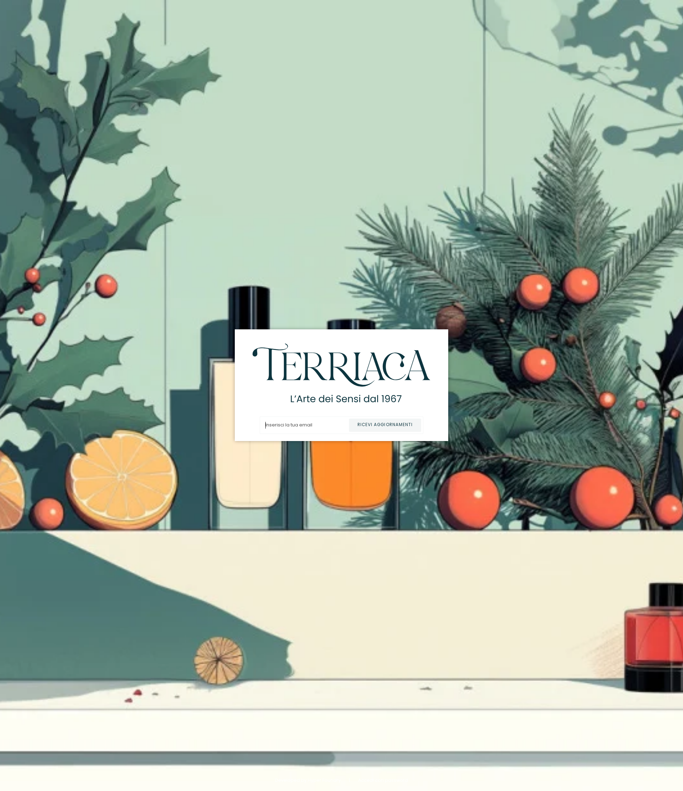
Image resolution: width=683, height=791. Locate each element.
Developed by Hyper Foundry (308, 780)
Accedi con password (383, 780)
